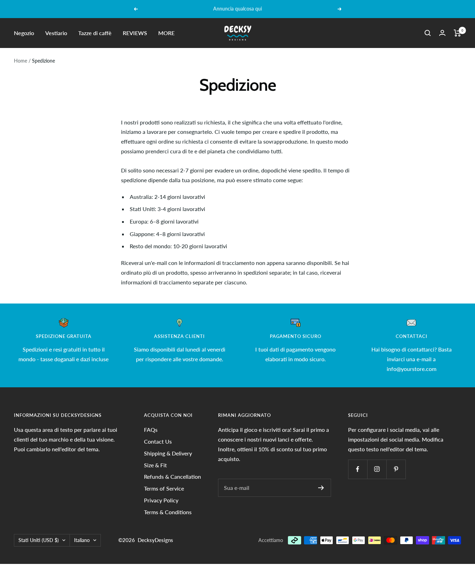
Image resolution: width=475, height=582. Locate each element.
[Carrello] (457, 33)
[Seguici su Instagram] (376, 469)
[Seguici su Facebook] (357, 469)
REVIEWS (135, 33)
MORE (166, 33)
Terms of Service (164, 488)
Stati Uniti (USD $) (38, 540)
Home (20, 61)
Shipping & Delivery (168, 453)
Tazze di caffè (95, 33)
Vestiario (56, 33)
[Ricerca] (428, 33)
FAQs (151, 429)
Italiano (82, 540)
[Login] (442, 33)
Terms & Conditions (168, 512)
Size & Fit (155, 465)
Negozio (24, 33)
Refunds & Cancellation (172, 476)
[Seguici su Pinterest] (395, 469)
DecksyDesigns (155, 540)
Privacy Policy (161, 500)
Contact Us (158, 441)
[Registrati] (321, 487)
